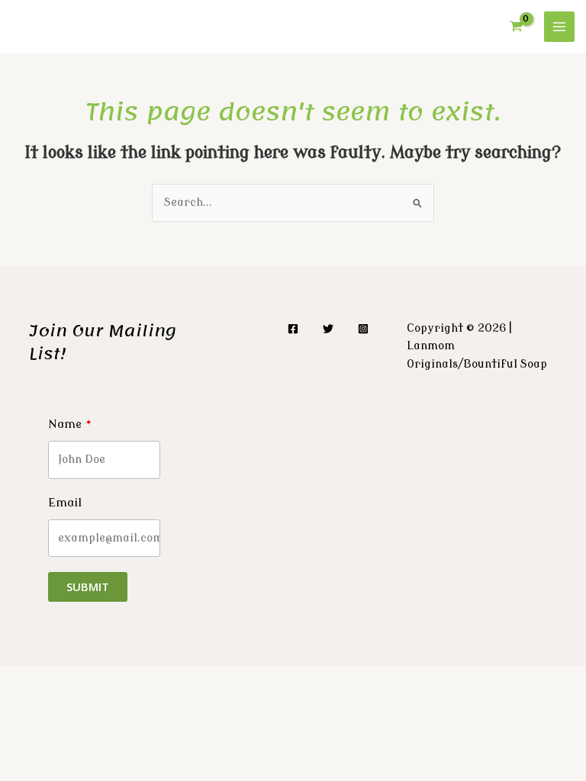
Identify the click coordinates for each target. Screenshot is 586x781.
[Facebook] (293, 328)
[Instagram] (363, 328)
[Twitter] (328, 328)
